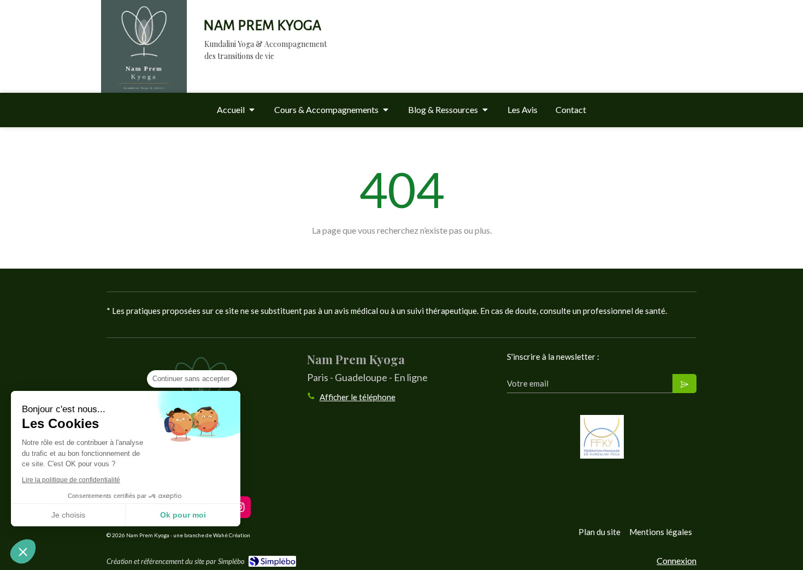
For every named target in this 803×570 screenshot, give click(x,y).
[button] (23, 551)
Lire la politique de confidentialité (71, 480)
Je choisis (68, 514)
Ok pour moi (183, 514)
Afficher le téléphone (357, 397)
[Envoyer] (684, 383)
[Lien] (602, 437)
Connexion (676, 560)
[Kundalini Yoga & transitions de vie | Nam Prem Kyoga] (144, 57)
